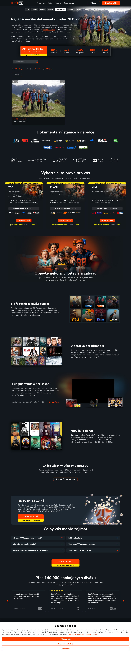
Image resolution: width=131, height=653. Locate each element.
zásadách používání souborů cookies (83, 634)
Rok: (46, 69)
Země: (32, 69)
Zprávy (86, 10)
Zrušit (16, 74)
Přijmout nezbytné (65, 644)
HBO (103, 10)
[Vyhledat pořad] (36, 61)
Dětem (50, 10)
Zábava (71, 10)
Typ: (17, 69)
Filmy (35, 10)
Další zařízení (54, 402)
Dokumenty (61, 10)
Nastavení (66, 649)
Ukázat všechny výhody (65, 479)
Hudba (95, 10)
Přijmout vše (65, 639)
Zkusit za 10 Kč (111, 3)
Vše (27, 10)
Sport (79, 10)
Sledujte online (49, 29)
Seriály (42, 10)
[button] (7, 601)
